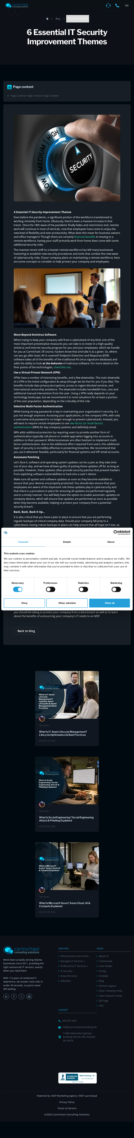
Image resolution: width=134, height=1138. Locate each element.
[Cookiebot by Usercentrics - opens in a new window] (116, 532)
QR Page (103, 1000)
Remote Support (107, 985)
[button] (127, 5)
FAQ (101, 1005)
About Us (104, 956)
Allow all (110, 603)
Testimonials (105, 961)
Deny (24, 603)
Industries (65, 980)
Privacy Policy (67, 1102)
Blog (58, 18)
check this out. (62, 367)
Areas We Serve (68, 975)
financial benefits (84, 237)
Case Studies (105, 965)
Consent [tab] (23, 542)
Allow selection (67, 603)
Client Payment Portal (110, 995)
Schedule (103, 975)
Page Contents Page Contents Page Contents (34, 95)
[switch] (50, 589)
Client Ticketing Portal (110, 990)
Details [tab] (67, 542)
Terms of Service (67, 1108)
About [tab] (110, 542)
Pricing (102, 971)
